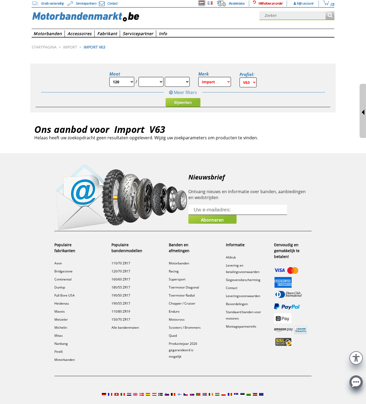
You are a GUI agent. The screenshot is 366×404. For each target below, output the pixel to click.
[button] (356, 357)
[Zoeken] (330, 15)
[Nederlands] (201, 3)
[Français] (210, 3)
